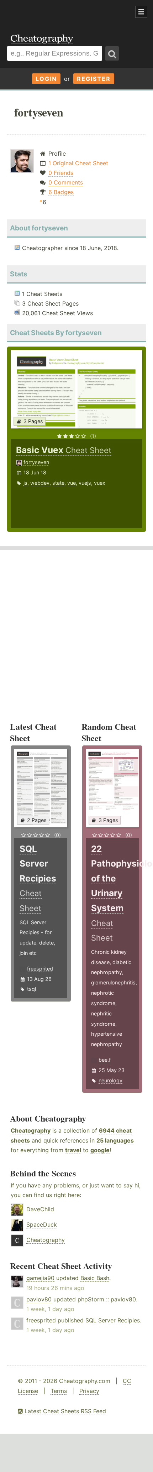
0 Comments (65, 182)
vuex (99, 483)
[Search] (112, 53)
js (25, 483)
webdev (39, 483)
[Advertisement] (57, 12)
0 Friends (60, 172)
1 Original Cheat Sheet (78, 163)
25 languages (115, 1140)
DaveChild (40, 1209)
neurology (110, 1080)
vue (71, 483)
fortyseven (36, 462)
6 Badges (61, 192)
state (58, 483)
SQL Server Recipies (112, 1320)
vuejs (85, 483)
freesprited (40, 969)
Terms (59, 1390)
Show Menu (141, 12)
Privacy (89, 1390)
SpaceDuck (41, 1224)
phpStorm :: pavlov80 (107, 1299)
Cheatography (31, 1130)
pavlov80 (39, 1299)
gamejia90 (40, 1277)
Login (46, 78)
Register (94, 78)
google (100, 1150)
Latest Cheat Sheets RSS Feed (64, 1411)
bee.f (105, 1060)
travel (73, 1150)
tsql (31, 989)
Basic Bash (94, 1277)
